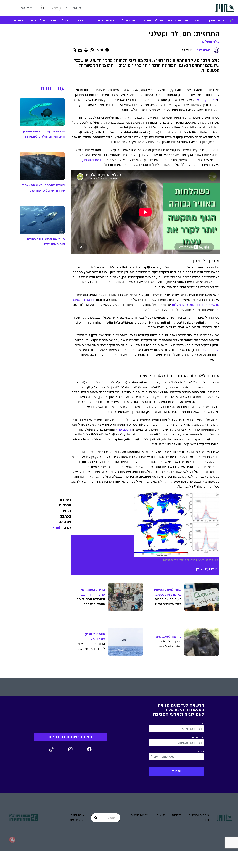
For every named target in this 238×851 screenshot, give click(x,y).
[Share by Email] (80, 50)
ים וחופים (19, 20)
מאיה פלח (203, 50)
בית (231, 20)
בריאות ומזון (216, 20)
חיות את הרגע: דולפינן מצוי (94, 636)
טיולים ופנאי (37, 20)
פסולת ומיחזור (59, 20)
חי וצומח (198, 20)
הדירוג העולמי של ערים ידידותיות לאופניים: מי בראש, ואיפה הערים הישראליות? (91, 592)
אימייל (201, 751)
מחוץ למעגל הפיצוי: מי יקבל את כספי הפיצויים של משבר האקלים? (167, 592)
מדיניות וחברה (82, 20)
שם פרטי (199, 723)
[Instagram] (70, 749)
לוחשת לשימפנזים (168, 637)
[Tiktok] (51, 749)
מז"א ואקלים (127, 20)
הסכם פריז (123, 430)
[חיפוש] (43, 8)
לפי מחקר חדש (206, 100)
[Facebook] (89, 749)
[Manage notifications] (12, 840)
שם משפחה (198, 737)
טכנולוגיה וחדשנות (151, 20)
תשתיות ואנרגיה (178, 20)
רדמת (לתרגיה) (92, 160)
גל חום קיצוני (210, 350)
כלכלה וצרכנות (105, 20)
